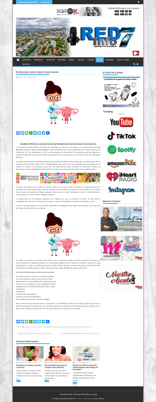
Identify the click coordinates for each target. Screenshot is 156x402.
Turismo (90, 60)
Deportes (26, 64)
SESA (90, 327)
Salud (99, 60)
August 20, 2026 (23, 362)
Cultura (81, 60)
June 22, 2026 (50, 362)
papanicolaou (56, 327)
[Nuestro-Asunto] (121, 277)
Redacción (33, 77)
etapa (87, 187)
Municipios (38, 60)
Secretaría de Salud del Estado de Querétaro (75, 327)
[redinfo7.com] (78, 56)
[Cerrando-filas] (121, 219)
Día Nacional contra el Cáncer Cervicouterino (37, 327)
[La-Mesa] (121, 248)
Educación (50, 60)
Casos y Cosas (123, 60)
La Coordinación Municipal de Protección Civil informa (79, 333)
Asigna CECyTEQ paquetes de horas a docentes (35, 333)
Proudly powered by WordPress (64, 398)
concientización (80, 152)
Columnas (109, 60)
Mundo (71, 60)
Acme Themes (99, 398)
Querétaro (26, 60)
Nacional (62, 60)
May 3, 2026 (78, 362)
